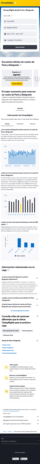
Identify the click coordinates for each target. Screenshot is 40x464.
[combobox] (8, 16)
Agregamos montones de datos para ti (15, 420)
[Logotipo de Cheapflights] (7, 3)
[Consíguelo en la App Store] (24, 459)
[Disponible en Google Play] (16, 459)
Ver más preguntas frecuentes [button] (20, 310)
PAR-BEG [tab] (20, 108)
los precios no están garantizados (11, 411)
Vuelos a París (6, 345)
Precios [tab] (7, 124)
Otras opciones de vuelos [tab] (11, 330)
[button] (20, 21)
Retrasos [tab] (32, 124)
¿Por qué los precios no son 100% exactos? (17, 424)
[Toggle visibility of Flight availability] (20, 256)
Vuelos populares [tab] (27, 330)
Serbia (9, 431)
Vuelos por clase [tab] (8, 335)
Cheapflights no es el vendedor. (13, 417)
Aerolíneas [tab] (20, 124)
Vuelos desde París (8, 350)
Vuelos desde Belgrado (9, 353)
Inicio (4, 431)
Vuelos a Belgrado (7, 347)
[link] (17, 84)
